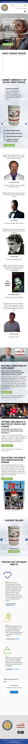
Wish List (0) (18, 8)
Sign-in (25, 8)
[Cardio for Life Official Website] (4, 7)
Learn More (7, 445)
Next (26, 124)
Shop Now (8, 44)
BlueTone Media (18, 742)
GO (25, 5)
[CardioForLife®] (14, 115)
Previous (2, 124)
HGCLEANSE (16, 669)
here (5, 395)
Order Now (9, 145)
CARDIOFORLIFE (10, 605)
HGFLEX (17, 639)
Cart (22, 8)
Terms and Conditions (14, 741)
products (13, 1)
